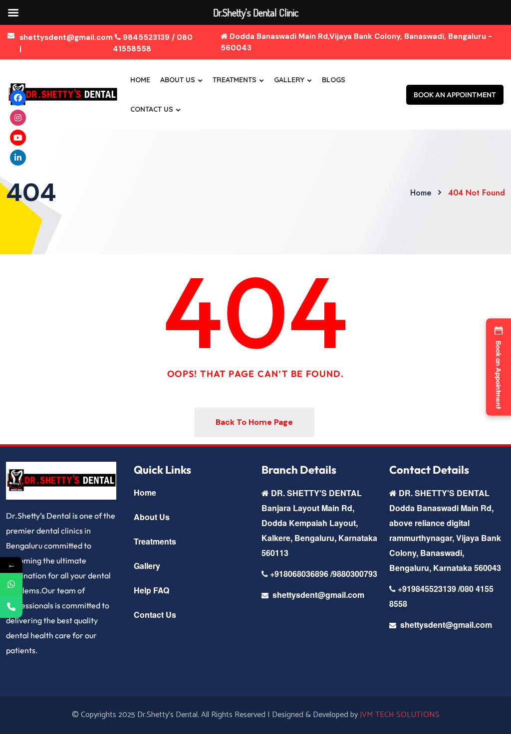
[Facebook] (18, 98)
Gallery (289, 79)
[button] (498, 367)
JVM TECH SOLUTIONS (400, 715)
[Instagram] (18, 118)
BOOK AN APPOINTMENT (455, 94)
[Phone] (11, 606)
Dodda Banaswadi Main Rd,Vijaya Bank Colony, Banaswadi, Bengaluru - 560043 (356, 42)
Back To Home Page (254, 422)
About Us (177, 79)
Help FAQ (151, 590)
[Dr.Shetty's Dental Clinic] (62, 95)
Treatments (234, 79)
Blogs (333, 79)
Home (140, 79)
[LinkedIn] (18, 158)
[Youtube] (18, 138)
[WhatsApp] (11, 584)
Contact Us (151, 109)
